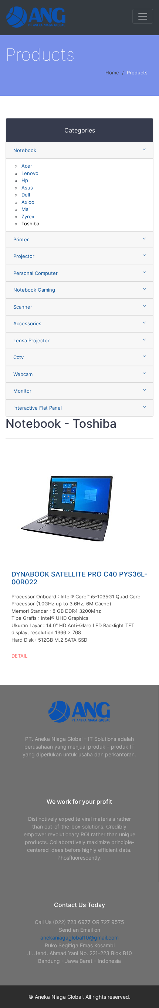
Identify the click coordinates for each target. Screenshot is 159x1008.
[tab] (79, 150)
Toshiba (30, 223)
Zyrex (27, 216)
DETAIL (19, 656)
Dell (25, 195)
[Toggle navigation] (142, 16)
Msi (25, 209)
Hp (24, 180)
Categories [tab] (79, 130)
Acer (26, 166)
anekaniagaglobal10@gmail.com (79, 937)
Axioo (27, 202)
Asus (27, 188)
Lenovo (29, 173)
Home (112, 72)
